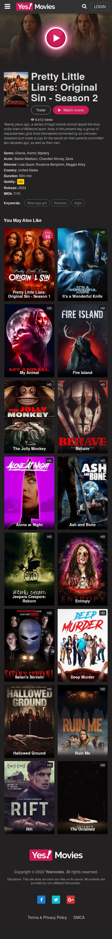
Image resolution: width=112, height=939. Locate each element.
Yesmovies (54, 871)
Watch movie (73, 109)
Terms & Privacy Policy (47, 917)
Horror (31, 152)
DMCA (79, 917)
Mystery (43, 152)
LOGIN (100, 6)
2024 (22, 187)
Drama (20, 152)
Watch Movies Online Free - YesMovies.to (35, 6)
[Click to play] (56, 38)
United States (28, 170)
